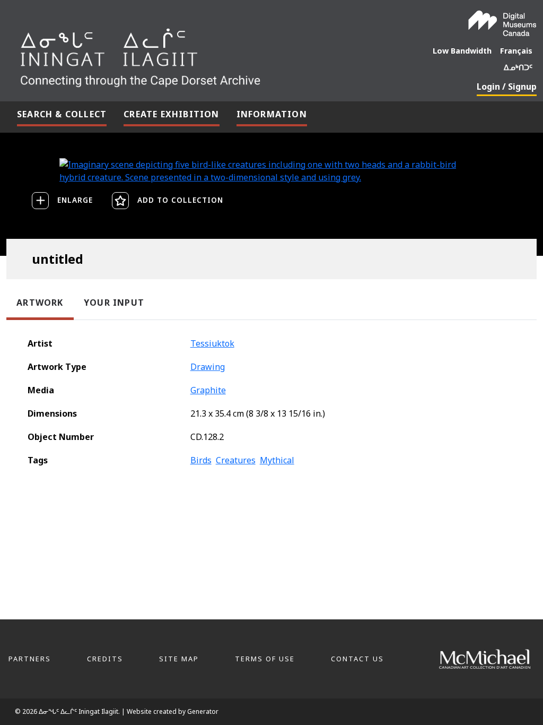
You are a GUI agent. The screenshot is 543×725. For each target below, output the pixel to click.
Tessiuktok (212, 343)
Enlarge (75, 200)
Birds (201, 460)
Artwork (39, 302)
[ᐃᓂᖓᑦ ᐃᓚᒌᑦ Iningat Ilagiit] (208, 54)
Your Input (114, 302)
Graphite (208, 390)
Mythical (277, 460)
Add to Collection (180, 200)
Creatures (236, 460)
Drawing (207, 367)
